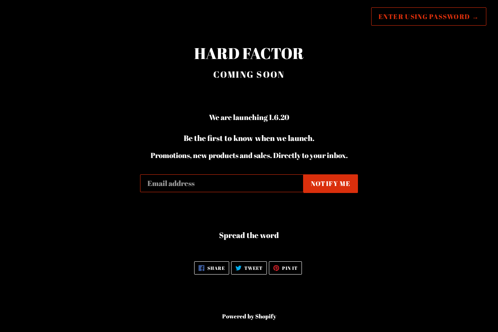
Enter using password (429, 16)
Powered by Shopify (249, 316)
